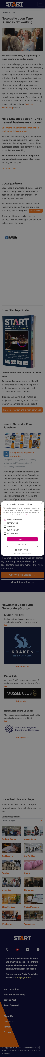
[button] (5, 519)
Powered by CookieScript (22, 553)
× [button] (42, 503)
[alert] (22, 528)
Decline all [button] (22, 545)
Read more (29, 515)
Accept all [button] (22, 539)
